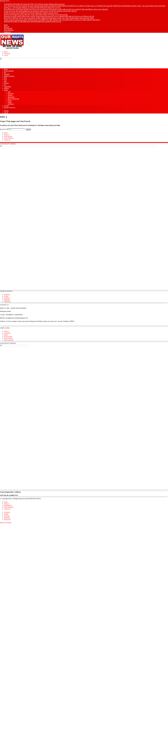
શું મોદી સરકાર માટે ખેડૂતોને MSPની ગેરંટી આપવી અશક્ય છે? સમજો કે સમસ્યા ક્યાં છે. (31, 13)
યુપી (9, 92)
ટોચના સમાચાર (9, 71)
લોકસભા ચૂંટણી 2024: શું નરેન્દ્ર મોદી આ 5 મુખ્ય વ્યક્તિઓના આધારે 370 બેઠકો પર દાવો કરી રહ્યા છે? (36, 14)
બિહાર (10, 100)
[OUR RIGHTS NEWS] (12, 48)
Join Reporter (8, 28)
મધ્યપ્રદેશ (11, 97)
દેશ (5, 72)
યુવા (5, 81)
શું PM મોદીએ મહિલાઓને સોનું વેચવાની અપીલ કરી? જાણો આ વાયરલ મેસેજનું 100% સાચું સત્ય (34, 4)
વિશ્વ (5, 78)
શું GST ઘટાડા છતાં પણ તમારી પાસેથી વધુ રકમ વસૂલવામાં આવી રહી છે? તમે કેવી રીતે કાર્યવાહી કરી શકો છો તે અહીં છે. (40, 11)
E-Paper (6, 106)
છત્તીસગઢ (11, 104)
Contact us (7, 32)
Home (6, 25)
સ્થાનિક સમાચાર (9, 76)
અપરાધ (6, 83)
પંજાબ (10, 102)
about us (6, 26)
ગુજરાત (10, 95)
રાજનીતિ (7, 74)
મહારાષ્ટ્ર (11, 93)
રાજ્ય (6, 90)
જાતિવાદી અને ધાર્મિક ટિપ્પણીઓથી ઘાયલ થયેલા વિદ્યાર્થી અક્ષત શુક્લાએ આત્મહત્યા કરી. (32, 21)
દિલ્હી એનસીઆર (13, 99)
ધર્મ (5, 85)
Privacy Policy (8, 338)
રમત (5, 79)
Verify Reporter (8, 30)
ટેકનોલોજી (7, 86)
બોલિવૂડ (6, 88)
